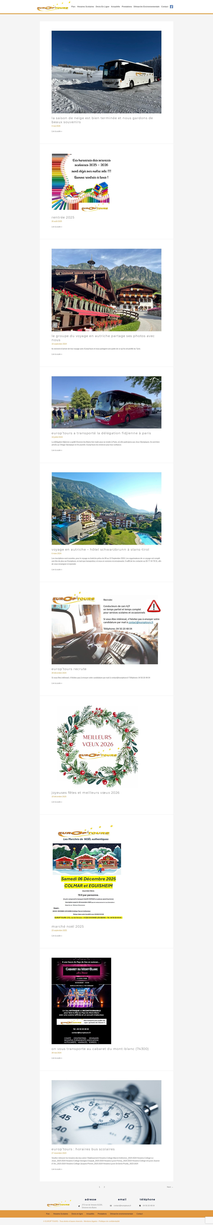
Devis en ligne (77, 1214)
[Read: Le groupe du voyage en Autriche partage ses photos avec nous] (106, 290)
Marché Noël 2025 (68, 926)
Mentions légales (90, 1221)
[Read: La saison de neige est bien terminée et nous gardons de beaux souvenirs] (106, 72)
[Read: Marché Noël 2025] (87, 873)
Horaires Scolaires (60, 1214)
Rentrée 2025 (63, 217)
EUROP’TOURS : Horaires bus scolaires (83, 1149)
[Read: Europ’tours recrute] (106, 628)
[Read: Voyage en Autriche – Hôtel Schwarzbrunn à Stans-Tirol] (106, 508)
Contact (140, 1214)
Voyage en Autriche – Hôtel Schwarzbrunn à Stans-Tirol (100, 549)
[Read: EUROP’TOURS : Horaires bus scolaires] (106, 1112)
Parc (48, 1214)
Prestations (102, 1214)
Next (170, 1187)
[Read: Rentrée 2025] (83, 183)
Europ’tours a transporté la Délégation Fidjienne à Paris (101, 433)
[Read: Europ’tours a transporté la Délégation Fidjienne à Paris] (106, 402)
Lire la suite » (57, 131)
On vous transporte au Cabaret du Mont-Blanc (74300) (100, 1049)
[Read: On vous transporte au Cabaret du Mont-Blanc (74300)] (81, 1001)
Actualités (90, 1214)
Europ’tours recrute (69, 669)
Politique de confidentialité (109, 1221)
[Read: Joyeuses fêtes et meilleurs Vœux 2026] (97, 746)
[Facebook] (171, 6)
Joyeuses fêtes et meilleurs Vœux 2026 (86, 793)
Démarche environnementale (121, 1214)
